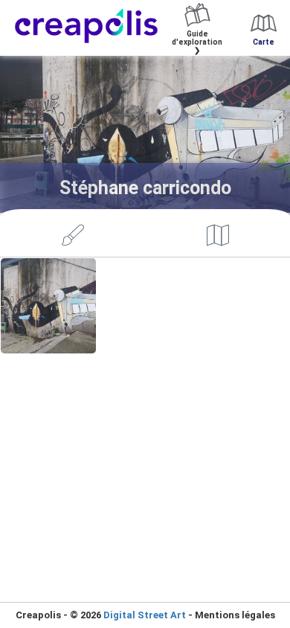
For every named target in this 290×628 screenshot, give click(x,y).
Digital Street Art (144, 615)
